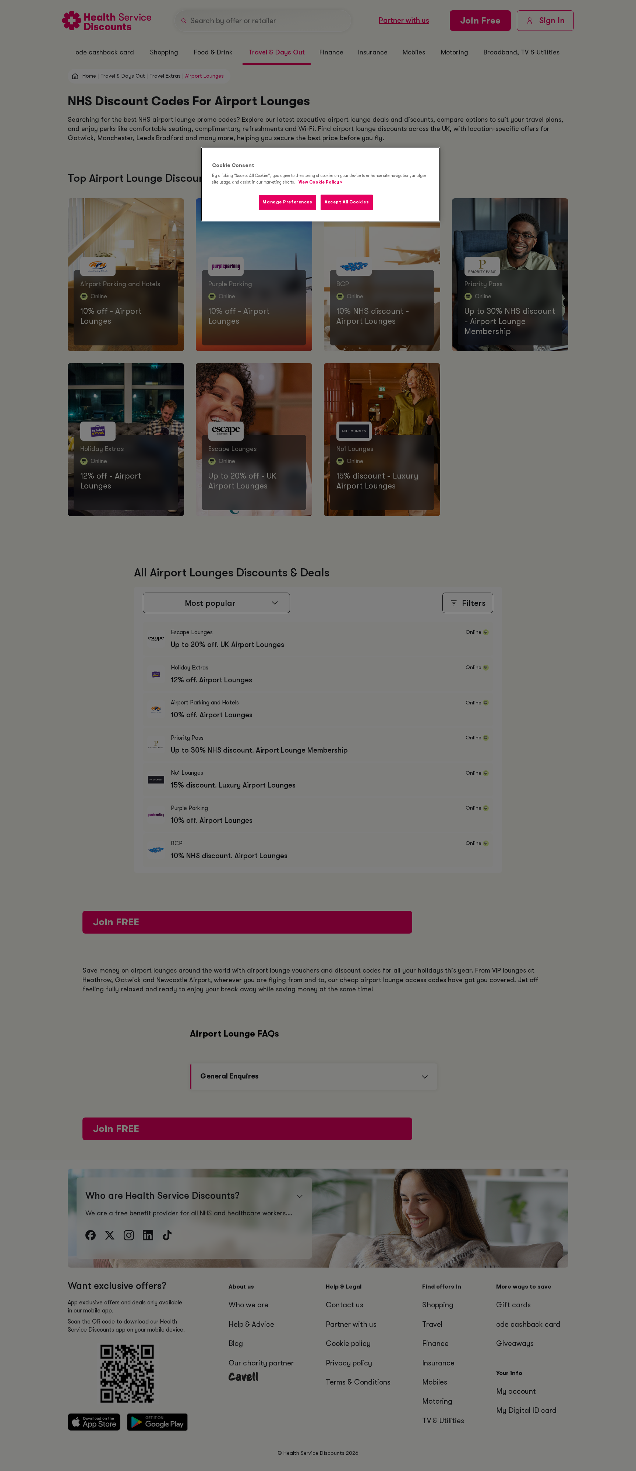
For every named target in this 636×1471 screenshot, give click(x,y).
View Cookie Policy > (320, 182)
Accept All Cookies (347, 202)
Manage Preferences (287, 202)
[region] (320, 184)
